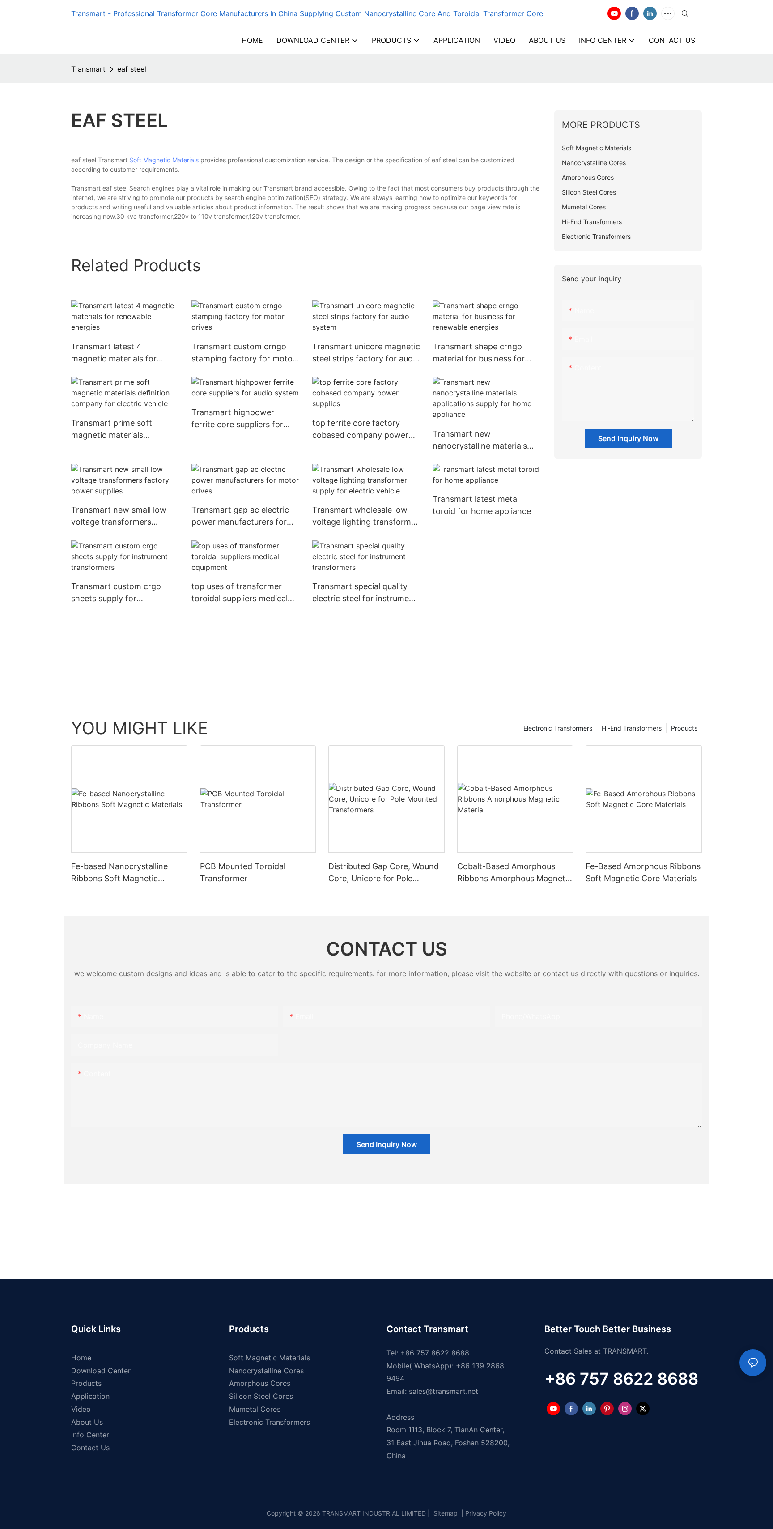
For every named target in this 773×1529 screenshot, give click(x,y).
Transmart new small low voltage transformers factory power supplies (118, 516)
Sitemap (445, 1513)
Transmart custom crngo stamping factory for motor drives (243, 353)
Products (684, 728)
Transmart (88, 68)
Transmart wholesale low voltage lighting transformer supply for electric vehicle (365, 516)
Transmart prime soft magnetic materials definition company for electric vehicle (114, 429)
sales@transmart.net (443, 1391)
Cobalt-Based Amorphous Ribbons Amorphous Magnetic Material (514, 873)
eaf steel (131, 68)
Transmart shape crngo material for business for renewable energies (479, 353)
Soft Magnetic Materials (164, 160)
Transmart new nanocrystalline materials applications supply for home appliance (480, 440)
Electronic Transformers (557, 728)
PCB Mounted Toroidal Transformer (242, 872)
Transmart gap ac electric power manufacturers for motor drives (240, 516)
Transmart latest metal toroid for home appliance (482, 505)
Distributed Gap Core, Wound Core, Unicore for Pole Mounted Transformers (383, 873)
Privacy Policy (485, 1513)
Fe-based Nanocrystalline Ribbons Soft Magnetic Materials (119, 873)
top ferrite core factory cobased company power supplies (360, 429)
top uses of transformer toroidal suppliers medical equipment (239, 593)
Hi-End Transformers (632, 728)
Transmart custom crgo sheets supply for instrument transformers (117, 593)
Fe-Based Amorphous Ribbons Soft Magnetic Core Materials (643, 872)
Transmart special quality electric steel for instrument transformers (364, 593)
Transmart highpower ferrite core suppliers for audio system (237, 419)
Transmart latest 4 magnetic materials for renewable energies (114, 353)
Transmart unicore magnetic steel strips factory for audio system (366, 353)
